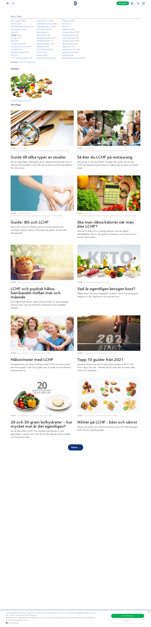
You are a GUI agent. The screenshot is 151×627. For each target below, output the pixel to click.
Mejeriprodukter (43, 44)
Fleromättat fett (17, 29)
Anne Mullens (18, 216)
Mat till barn (42, 29)
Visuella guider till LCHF (21, 100)
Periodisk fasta (43, 49)
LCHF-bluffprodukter (19, 58)
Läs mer (25, 620)
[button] (51, 623)
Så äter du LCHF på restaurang (104, 157)
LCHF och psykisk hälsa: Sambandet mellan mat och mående (36, 293)
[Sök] (13, 3)
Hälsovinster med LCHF (32, 359)
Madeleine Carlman (107, 353)
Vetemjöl (66, 55)
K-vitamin (15, 38)
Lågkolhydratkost (44, 26)
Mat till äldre (42, 35)
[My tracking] (132, 3)
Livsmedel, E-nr (43, 21)
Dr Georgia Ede (34, 282)
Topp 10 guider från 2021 (100, 359)
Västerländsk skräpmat (71, 58)
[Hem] (75, 3)
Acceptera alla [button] (128, 616)
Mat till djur (41, 32)
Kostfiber (15, 49)
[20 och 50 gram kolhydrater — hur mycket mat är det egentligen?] (42, 395)
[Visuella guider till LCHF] (31, 98)
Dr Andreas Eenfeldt (61, 151)
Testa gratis (122, 3)
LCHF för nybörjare (27, 62)
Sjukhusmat (67, 29)
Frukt (13, 32)
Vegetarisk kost (68, 52)
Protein (40, 52)
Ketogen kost (16, 44)
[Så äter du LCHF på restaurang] (108, 128)
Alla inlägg (15, 21)
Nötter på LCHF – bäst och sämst (107, 422)
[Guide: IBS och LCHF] (42, 193)
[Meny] (7, 3)
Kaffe (13, 41)
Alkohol (14, 24)
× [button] (149, 612)
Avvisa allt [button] (127, 621)
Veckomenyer (68, 44)
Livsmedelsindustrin (45, 24)
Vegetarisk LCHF (69, 49)
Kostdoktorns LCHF (19, 46)
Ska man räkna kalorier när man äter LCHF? (105, 224)
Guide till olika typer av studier (38, 157)
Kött (12, 55)
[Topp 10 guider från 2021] (108, 333)
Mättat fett (41, 46)
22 (117, 416)
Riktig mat (66, 21)
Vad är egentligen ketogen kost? (106, 288)
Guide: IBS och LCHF (30, 222)
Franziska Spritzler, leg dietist (23, 151)
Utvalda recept (68, 41)
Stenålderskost (68, 35)
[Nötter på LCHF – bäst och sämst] (108, 395)
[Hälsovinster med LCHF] (42, 333)
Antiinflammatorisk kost (21, 26)
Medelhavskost (43, 41)
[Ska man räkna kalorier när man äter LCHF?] (108, 193)
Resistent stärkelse (45, 58)
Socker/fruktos (68, 32)
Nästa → (75, 447)
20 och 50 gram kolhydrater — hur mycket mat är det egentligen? (41, 424)
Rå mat (65, 24)
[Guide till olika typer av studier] (42, 128)
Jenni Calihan (84, 151)
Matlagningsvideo (44, 38)
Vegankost (66, 46)
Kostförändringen (18, 52)
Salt (63, 26)
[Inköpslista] (137, 3)
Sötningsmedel (68, 38)
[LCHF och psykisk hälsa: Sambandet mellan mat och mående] (42, 262)
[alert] (75, 618)
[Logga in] (143, 3)
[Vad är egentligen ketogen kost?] (108, 262)
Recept (40, 55)
